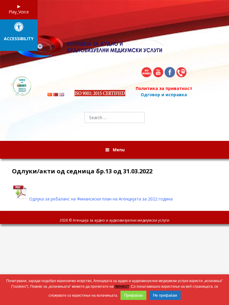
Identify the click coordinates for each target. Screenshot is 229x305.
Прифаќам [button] (133, 295)
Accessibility (18, 38)
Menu (119, 149)
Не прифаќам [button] (165, 295)
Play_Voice (19, 12)
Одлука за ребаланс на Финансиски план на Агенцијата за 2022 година (101, 199)
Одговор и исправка (164, 94)
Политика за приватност (164, 88)
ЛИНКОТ (121, 286)
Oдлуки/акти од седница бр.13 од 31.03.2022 (82, 171)
